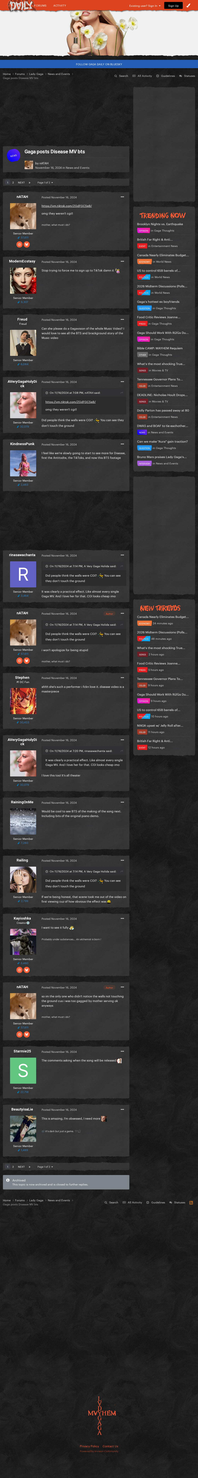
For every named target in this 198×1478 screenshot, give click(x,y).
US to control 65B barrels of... (158, 270)
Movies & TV (160, 370)
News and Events (77, 167)
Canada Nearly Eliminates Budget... (163, 254)
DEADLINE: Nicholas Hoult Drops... (162, 394)
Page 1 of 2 (44, 182)
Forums (40, 5)
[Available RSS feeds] (191, 1202)
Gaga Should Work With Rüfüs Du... (163, 332)
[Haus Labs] (99, 30)
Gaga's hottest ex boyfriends (158, 301)
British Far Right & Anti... (155, 239)
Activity (59, 5)
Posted (59, 197)
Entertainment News (164, 246)
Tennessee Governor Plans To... (160, 378)
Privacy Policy (89, 1445)
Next (21, 182)
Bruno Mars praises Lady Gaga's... (162, 456)
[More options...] (122, 197)
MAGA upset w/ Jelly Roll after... (160, 725)
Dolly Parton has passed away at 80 (163, 409)
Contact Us (110, 1445)
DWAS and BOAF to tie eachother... (162, 425)
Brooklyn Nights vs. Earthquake (160, 223)
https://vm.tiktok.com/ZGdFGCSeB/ (67, 205)
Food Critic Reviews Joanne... (158, 316)
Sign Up (173, 5)
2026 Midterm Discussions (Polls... (162, 285)
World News (163, 261)
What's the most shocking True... (161, 363)
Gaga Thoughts (164, 230)
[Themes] (188, 5)
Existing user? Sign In (144, 5)
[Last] (29, 182)
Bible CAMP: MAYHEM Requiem (160, 347)
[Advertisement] (66, 113)
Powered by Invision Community (99, 1451)
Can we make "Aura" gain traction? (162, 441)
